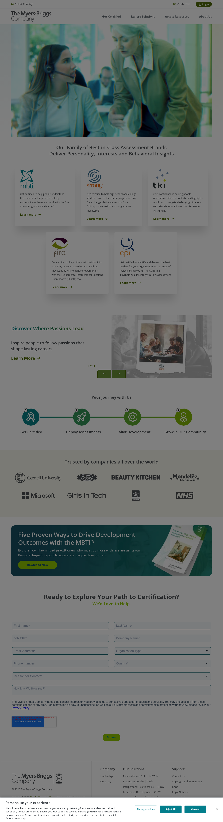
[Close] (217, 809)
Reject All (171, 809)
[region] (111, 809)
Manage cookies (146, 809)
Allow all (195, 809)
